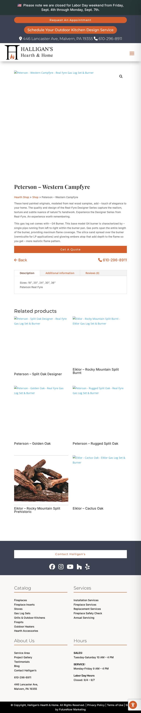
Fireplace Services (85, 604)
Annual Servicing (84, 617)
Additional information (60, 273)
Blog (17, 665)
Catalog (22, 588)
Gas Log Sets (22, 613)
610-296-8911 (110, 38)
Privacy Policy (96, 705)
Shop (35, 197)
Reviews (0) (92, 273)
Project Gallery (23, 657)
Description (27, 273)
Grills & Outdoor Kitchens (29, 617)
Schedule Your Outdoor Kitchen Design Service (70, 30)
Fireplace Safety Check (88, 613)
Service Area (22, 652)
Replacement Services (87, 608)
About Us (24, 640)
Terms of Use (115, 705)
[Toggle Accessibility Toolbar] (133, 704)
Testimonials (22, 661)
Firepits (19, 622)
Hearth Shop (21, 197)
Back (22, 260)
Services (82, 588)
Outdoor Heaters (24, 626)
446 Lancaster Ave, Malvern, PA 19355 (58, 38)
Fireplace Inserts (24, 604)
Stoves (18, 608)
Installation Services (86, 600)
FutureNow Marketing (72, 709)
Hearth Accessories (26, 630)
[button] (121, 76)
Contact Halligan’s (25, 670)
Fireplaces (20, 600)
